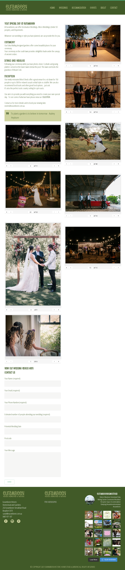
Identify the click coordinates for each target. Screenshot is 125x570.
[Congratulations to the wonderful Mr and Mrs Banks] (116, 533)
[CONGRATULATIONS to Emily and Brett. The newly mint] (116, 552)
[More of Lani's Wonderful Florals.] (89, 542)
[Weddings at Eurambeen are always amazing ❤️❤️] (98, 552)
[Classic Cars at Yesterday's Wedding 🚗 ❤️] (98, 533)
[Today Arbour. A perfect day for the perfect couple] (98, 542)
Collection (46, 97)
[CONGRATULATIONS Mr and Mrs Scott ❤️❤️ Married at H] (116, 542)
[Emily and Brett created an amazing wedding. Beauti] (107, 552)
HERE (31, 368)
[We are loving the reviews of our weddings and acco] (107, 542)
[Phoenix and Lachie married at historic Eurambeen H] (89, 533)
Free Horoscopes (50, 502)
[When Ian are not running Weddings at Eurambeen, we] (89, 552)
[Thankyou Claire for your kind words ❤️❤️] (107, 533)
